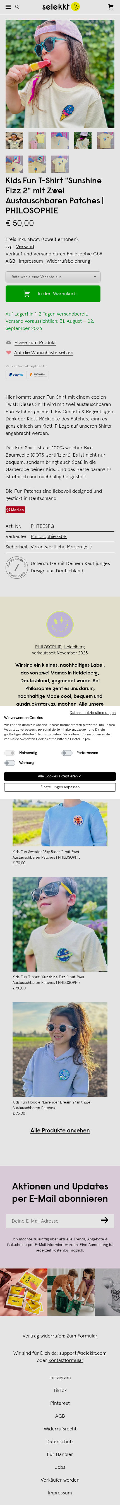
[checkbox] (9, 753)
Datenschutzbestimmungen (93, 713)
